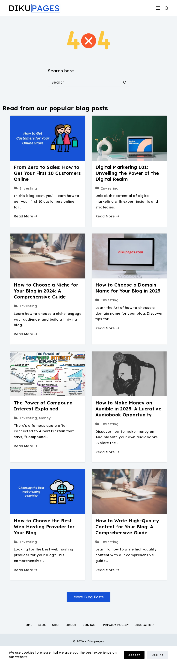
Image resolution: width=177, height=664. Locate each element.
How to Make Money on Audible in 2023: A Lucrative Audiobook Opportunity (128, 409)
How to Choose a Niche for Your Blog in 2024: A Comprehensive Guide (46, 291)
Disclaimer (144, 625)
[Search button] (124, 82)
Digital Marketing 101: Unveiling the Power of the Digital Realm (127, 173)
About (71, 625)
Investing (28, 188)
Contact (90, 625)
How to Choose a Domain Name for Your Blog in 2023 (127, 288)
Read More (23, 216)
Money (45, 418)
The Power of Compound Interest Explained (43, 406)
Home (28, 625)
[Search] (166, 8)
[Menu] (158, 8)
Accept (134, 655)
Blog (42, 625)
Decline (157, 655)
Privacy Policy (116, 625)
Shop (56, 625)
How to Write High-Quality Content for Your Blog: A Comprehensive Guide (127, 526)
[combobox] (84, 82)
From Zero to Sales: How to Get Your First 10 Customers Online (47, 173)
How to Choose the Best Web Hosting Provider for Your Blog (44, 526)
